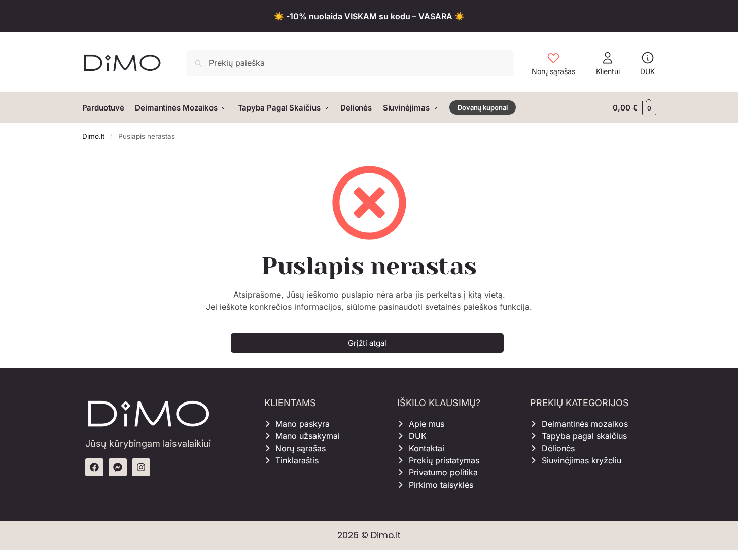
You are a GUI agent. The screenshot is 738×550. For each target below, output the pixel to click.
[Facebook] (94, 467)
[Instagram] (141, 467)
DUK (647, 71)
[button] (634, 108)
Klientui (608, 71)
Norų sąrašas (553, 71)
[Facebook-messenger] (118, 467)
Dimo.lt (93, 136)
